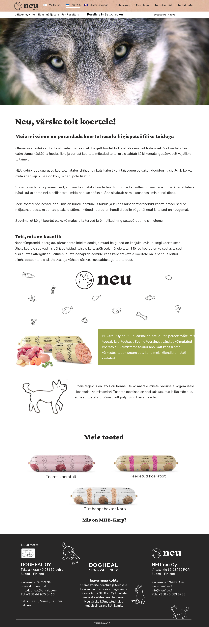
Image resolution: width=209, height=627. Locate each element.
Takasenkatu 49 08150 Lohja (42, 570)
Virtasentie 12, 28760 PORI (171, 570)
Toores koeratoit (61, 476)
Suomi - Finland (163, 574)
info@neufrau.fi (162, 590)
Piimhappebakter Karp (105, 509)
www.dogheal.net (34, 586)
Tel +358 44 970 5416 (38, 594)
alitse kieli (56, 5)
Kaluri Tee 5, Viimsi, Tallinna (42, 601)
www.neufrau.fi (162, 586)
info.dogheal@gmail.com (39, 590)
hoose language (99, 5)
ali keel (76, 4)
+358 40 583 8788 (172, 594)
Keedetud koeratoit (148, 476)
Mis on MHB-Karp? (104, 520)
